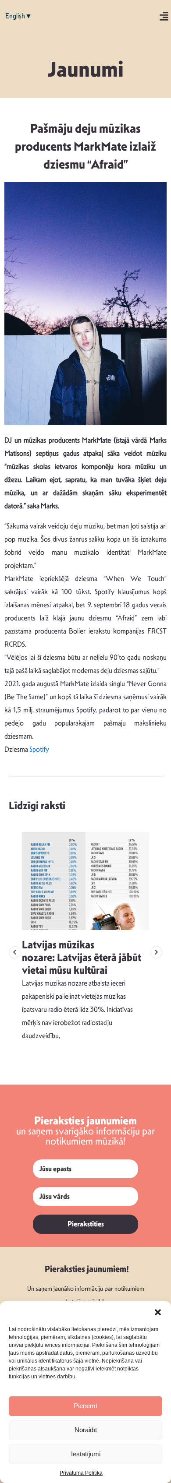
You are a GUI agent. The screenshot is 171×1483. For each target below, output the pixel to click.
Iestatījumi (85, 1454)
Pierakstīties (86, 1224)
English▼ (18, 16)
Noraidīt (86, 1430)
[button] (157, 1312)
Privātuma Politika (81, 1473)
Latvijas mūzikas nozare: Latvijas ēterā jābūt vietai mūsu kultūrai (81, 957)
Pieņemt (85, 1405)
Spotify (39, 749)
